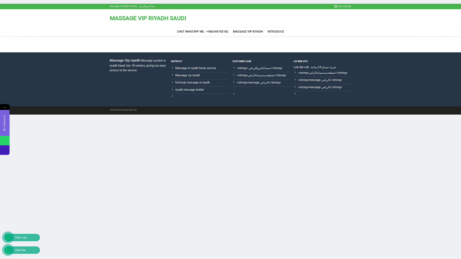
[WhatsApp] (5, 140)
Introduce (276, 31)
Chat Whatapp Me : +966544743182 (202, 31)
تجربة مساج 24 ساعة (323, 67)
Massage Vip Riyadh (248, 31)
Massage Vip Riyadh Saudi (148, 18)
